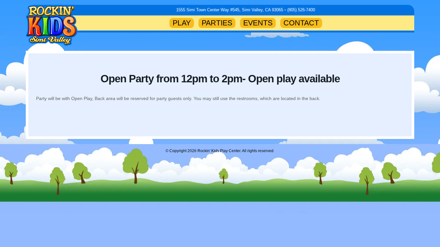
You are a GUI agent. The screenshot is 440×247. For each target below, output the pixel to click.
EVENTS (258, 23)
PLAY (182, 23)
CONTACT (301, 23)
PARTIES (217, 23)
